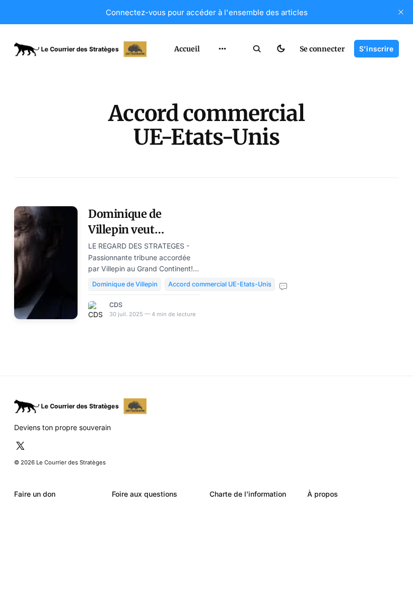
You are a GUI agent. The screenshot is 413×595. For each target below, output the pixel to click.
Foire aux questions (144, 494)
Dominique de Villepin (125, 284)
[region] (223, 49)
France (211, 86)
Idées (208, 103)
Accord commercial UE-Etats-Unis (219, 284)
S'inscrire (376, 48)
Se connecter (322, 48)
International (221, 69)
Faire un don (34, 494)
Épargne (213, 121)
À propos (322, 494)
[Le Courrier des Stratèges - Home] (84, 49)
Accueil (187, 48)
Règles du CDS (222, 155)
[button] (257, 49)
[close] (401, 12)
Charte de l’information (248, 494)
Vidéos (211, 138)
